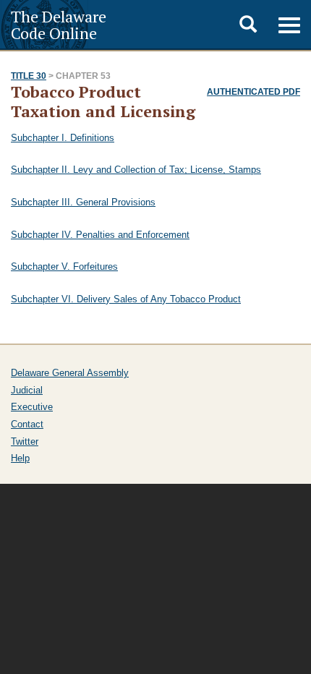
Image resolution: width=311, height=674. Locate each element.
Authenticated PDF (253, 92)
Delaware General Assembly (70, 372)
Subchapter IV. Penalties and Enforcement (100, 234)
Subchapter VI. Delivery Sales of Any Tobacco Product (126, 299)
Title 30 (28, 76)
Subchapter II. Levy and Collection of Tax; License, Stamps (136, 169)
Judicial (27, 390)
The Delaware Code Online (58, 24)
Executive (32, 406)
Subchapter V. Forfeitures (64, 266)
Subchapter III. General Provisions (83, 202)
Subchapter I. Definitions (62, 137)
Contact (27, 424)
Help (20, 458)
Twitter (24, 441)
